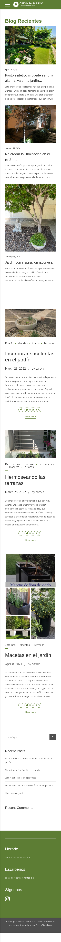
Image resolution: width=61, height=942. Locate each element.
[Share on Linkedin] (32, 409)
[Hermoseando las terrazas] (30, 444)
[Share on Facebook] (20, 409)
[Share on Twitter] (27, 409)
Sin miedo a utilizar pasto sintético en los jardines (29, 785)
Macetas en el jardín (28, 655)
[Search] (52, 737)
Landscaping (46, 464)
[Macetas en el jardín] (30, 596)
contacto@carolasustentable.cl (19, 877)
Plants (36, 343)
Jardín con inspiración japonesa (29, 262)
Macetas (23, 343)
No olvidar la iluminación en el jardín (22, 770)
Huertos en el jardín (14, 793)
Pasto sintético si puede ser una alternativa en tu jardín (28, 760)
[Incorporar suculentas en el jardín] (30, 323)
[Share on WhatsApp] (38, 409)
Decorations (12, 464)
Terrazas (49, 343)
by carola (38, 368)
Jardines (29, 464)
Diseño (9, 343)
